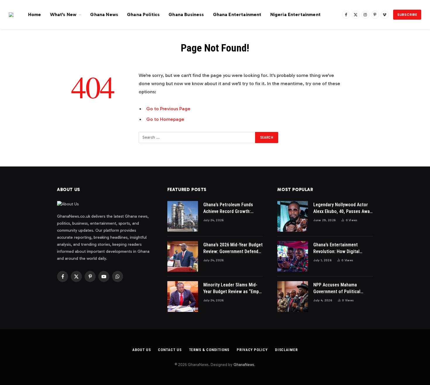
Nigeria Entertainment (295, 14)
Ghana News (104, 14)
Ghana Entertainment (237, 14)
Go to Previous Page (168, 108)
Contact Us (169, 350)
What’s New (63, 14)
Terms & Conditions (209, 350)
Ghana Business (186, 14)
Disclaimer (286, 350)
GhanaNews (243, 364)
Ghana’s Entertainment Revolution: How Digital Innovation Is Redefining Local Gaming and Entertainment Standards (343, 248)
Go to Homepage (165, 119)
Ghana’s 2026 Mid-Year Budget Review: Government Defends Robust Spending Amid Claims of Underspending (233, 248)
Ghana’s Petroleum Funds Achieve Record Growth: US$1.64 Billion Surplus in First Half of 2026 (228, 208)
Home (34, 14)
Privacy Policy (252, 350)
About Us (141, 350)
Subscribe (407, 15)
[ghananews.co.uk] (11, 14)
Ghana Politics (143, 14)
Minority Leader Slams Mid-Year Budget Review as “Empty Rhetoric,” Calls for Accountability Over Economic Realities (233, 288)
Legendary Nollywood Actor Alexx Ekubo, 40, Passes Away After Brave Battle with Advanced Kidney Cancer (342, 208)
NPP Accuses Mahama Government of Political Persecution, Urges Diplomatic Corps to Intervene (343, 288)
